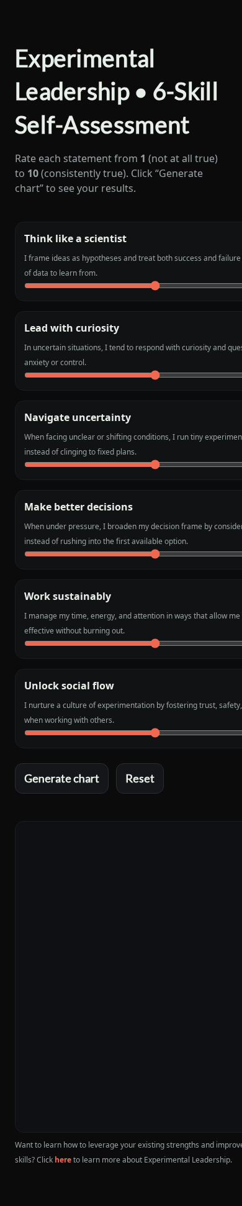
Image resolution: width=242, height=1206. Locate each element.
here (63, 1159)
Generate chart (61, 778)
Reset (140, 778)
